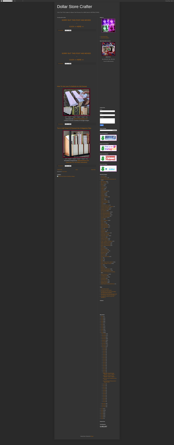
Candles (102, 188)
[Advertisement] (76, 42)
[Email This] (65, 30)
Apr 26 (104, 354)
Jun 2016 (104, 343)
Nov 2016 (104, 335)
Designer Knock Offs (104, 209)
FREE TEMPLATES (104, 227)
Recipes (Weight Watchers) (106, 270)
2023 (102, 321)
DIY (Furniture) (103, 210)
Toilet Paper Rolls (104, 279)
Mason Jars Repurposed (105, 245)
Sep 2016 (104, 338)
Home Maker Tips (104, 234)
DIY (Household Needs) (105, 213)
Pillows (102, 266)
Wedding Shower (104, 282)
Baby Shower (103, 181)
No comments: (60, 30)
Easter (102, 219)
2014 (102, 410)
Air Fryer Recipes (104, 177)
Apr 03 (104, 398)
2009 (102, 418)
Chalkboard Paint (104, 191)
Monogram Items (104, 252)
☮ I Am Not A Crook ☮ (105, 288)
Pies (102, 264)
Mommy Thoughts (104, 249)
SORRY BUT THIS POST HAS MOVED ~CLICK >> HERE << (109, 374)
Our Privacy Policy (104, 36)
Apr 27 (104, 352)
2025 (102, 318)
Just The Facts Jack (104, 239)
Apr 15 (104, 370)
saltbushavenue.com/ (83, 160)
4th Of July (103, 176)
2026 (102, 316)
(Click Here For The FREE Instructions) (76, 162)
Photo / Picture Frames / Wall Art (107, 262)
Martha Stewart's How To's (106, 242)
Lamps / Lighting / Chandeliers (106, 241)
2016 (102, 332)
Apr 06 (104, 393)
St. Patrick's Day (104, 275)
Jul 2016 (103, 341)
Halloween (103, 231)
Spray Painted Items (104, 274)
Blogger (92, 436)
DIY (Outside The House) (105, 214)
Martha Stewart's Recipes (105, 244)
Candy (102, 189)
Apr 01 (104, 401)
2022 (102, 322)
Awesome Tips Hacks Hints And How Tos (108, 179)
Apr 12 (104, 385)
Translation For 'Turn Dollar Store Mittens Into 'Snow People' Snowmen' (108, 292)
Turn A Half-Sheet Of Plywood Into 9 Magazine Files (74, 128)
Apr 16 (104, 368)
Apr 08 (104, 390)
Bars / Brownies (104, 182)
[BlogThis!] (66, 30)
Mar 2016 (104, 403)
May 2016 (104, 345)
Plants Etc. (103, 267)
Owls (102, 257)
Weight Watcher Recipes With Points (107, 283)
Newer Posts (59, 169)
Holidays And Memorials (105, 232)
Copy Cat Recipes (104, 200)
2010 (102, 416)
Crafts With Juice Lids (105, 205)
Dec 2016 (104, 333)
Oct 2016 (104, 337)
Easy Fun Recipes (104, 220)
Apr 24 (104, 357)
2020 (102, 326)
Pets (102, 260)
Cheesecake (103, 192)
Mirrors (102, 246)
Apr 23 (104, 359)
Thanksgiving (103, 278)
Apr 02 (104, 399)
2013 (102, 411)
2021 (102, 324)
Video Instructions (104, 281)
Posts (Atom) (64, 171)
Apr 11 (104, 387)
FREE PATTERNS (104, 224)
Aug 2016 (104, 340)
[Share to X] (68, 30)
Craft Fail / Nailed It (104, 202)
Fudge (102, 228)
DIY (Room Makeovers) (105, 216)
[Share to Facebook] (69, 30)
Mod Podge (103, 248)
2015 (102, 408)
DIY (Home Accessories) (105, 212)
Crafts (102, 203)
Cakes (102, 185)
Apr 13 (104, 384)
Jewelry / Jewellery (104, 238)
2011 (102, 415)
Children (102, 194)
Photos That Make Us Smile (106, 263)
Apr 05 (104, 395)
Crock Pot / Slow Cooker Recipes (107, 206)
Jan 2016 (104, 406)
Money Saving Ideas (104, 250)
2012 (102, 413)
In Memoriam (103, 237)
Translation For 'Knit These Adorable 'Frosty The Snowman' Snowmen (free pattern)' (109, 294)
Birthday (102, 184)
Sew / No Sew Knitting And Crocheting (108, 271)
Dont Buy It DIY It (104, 217)
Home (77, 169)
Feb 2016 (104, 405)
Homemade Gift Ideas (105, 235)
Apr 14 (104, 371)
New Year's (103, 255)
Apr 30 (104, 348)
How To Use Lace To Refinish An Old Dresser (72, 86)
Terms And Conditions (105, 37)
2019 (102, 327)
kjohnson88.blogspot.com (81, 118)
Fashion (102, 221)
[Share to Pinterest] (70, 30)
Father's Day (103, 223)
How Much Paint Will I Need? (106, 290)
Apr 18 (104, 365)
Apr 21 (104, 360)
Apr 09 (104, 388)
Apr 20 (104, 362)
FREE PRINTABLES (104, 225)
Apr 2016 (104, 346)
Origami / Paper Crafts (105, 256)
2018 (102, 329)
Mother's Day (103, 253)
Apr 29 (104, 349)
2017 (102, 330)
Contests (102, 198)
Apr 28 (104, 351)
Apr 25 (104, 356)
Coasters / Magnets (104, 196)
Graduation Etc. (104, 230)
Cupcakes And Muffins (105, 207)
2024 (102, 319)
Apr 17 (104, 367)
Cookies (102, 199)
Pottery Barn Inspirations (105, 269)
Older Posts (93, 169)
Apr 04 (104, 396)
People (102, 259)
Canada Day (103, 187)
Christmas (103, 195)
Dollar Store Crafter (74, 6)
